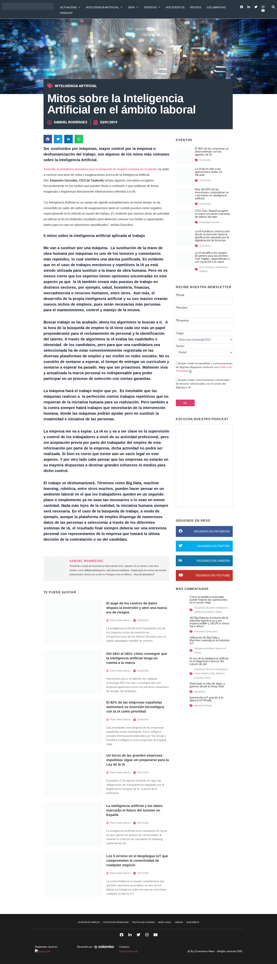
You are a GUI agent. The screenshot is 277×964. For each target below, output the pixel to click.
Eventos (150, 7)
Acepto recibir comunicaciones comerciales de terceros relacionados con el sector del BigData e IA (203, 383)
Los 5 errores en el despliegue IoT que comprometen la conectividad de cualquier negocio (137, 860)
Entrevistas (211, 631)
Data (131, 7)
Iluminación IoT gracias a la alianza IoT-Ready (206, 699)
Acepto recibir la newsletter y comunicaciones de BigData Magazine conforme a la (204, 367)
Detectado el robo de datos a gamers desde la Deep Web (207, 685)
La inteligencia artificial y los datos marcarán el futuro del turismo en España (134, 810)
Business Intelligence (217, 607)
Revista (195, 7)
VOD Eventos (175, 7)
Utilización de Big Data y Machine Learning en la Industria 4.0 (209, 640)
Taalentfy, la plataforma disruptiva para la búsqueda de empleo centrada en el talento (100, 169)
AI (200, 160)
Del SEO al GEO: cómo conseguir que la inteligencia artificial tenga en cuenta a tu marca (136, 658)
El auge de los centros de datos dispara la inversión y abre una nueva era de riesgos (136, 607)
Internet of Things (203, 705)
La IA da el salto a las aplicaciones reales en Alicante (208, 171)
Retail (219, 612)
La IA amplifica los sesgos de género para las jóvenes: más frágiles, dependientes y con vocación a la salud (212, 257)
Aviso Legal (164, 922)
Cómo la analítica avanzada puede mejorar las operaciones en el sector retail (208, 599)
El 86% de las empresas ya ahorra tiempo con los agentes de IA (212, 151)
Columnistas (216, 7)
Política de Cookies (143, 922)
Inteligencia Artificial (102, 7)
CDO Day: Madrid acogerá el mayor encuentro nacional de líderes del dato (212, 213)
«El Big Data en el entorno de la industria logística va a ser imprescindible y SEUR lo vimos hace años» (209, 622)
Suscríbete (192, 922)
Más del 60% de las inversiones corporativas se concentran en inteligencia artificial (212, 194)
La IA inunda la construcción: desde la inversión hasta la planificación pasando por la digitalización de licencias (212, 236)
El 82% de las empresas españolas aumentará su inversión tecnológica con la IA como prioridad (135, 707)
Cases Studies (201, 673)
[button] (273, 7)
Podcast (66, 12)
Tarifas (179, 922)
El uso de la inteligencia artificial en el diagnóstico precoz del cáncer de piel (209, 661)
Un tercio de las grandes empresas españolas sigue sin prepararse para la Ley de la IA (137, 760)
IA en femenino (207, 267)
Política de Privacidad (116, 922)
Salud (207, 677)
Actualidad (68, 7)
